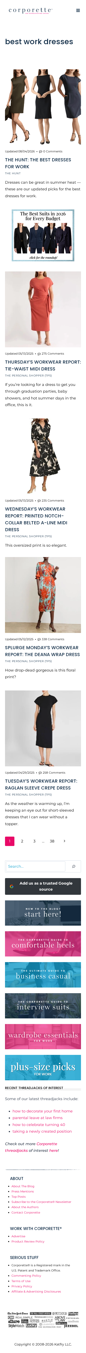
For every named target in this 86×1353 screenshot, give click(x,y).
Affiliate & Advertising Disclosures (36, 1291)
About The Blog (22, 1186)
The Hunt (12, 173)
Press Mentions (22, 1191)
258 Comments (54, 772)
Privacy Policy (21, 1286)
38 (52, 841)
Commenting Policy (26, 1276)
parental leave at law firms (38, 1118)
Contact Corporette (25, 1212)
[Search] (73, 866)
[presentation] (43, 107)
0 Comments (52, 151)
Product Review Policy (27, 1241)
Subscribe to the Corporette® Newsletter (41, 1202)
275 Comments (53, 353)
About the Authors (25, 1207)
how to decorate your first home (43, 1111)
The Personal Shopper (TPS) (28, 375)
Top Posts (18, 1197)
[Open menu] (78, 10)
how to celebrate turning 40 (39, 1124)
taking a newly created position (42, 1131)
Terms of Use (20, 1281)
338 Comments (53, 639)
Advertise (18, 1236)
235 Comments (53, 500)
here (53, 1150)
